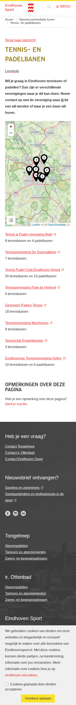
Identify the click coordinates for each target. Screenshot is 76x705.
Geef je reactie (16, 404)
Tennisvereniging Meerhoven (27, 323)
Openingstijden (16, 546)
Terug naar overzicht (20, 40)
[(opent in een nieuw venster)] (7, 513)
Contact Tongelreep (19, 446)
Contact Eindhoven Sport (24, 459)
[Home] (19, 7)
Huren (9, 19)
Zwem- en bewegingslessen (26, 558)
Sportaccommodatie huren (37, 19)
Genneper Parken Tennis (23, 305)
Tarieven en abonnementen (25, 552)
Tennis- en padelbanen (25, 22)
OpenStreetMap (57, 224)
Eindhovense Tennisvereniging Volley (33, 358)
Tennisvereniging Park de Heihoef (30, 287)
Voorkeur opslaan (38, 698)
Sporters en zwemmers (22, 487)
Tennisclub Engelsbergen (24, 340)
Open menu (59, 6)
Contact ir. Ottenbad (20, 452)
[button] (49, 6)
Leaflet (36, 224)
